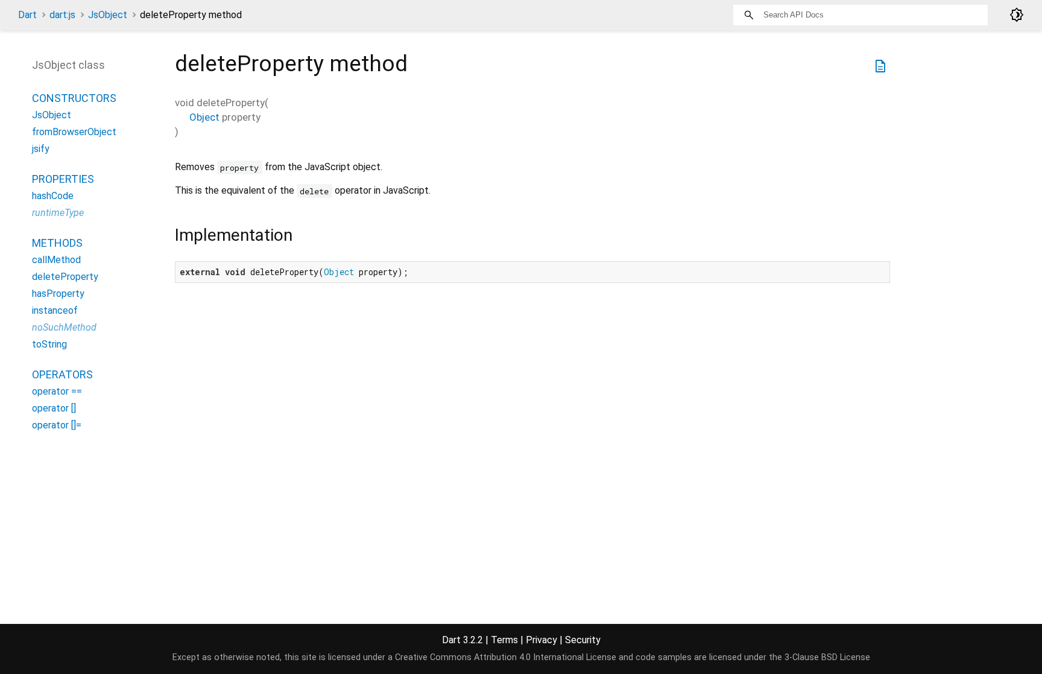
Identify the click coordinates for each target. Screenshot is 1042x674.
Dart (27, 15)
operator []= (56, 425)
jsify (40, 148)
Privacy (541, 640)
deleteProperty (65, 276)
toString (49, 344)
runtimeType (58, 212)
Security (583, 640)
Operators (62, 374)
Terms (504, 640)
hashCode (53, 196)
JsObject (107, 15)
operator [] (54, 408)
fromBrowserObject (74, 132)
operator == (57, 391)
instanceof (55, 310)
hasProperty (58, 293)
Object (204, 117)
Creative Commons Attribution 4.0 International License (505, 657)
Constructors (74, 98)
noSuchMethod (64, 327)
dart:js (62, 15)
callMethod (56, 259)
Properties (63, 179)
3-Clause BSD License (827, 657)
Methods (57, 243)
